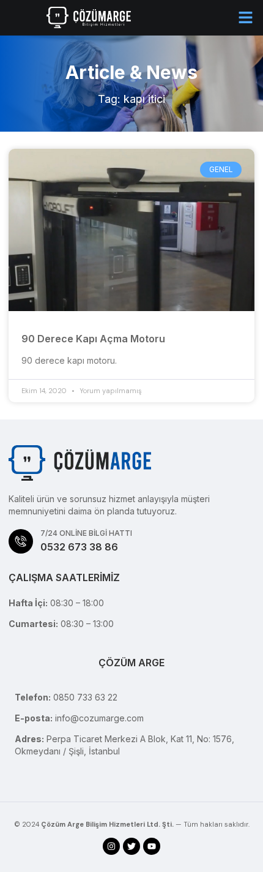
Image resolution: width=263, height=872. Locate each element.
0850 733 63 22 (85, 697)
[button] (245, 17)
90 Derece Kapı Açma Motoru (93, 339)
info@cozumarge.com (99, 718)
